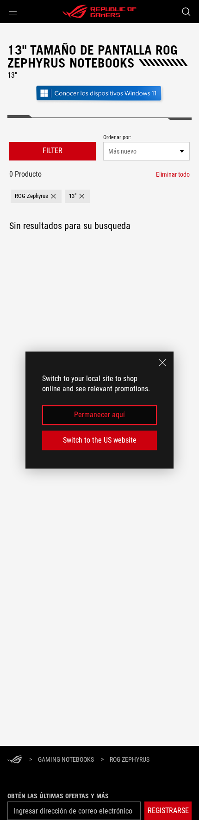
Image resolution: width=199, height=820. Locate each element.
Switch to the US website (100, 440)
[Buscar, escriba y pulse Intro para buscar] (186, 11)
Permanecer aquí (99, 415)
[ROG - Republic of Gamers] (99, 11)
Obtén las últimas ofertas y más (58, 796)
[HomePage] (14, 760)
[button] (13, 11)
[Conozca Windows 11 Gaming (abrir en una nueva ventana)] (99, 101)
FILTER (52, 150)
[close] (162, 362)
